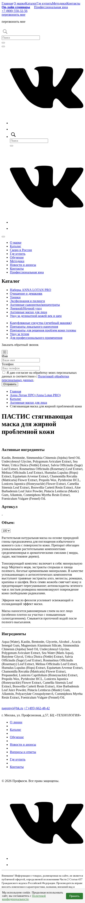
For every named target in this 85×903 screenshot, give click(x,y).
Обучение (17, 257)
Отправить (10, 384)
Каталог (31, 3)
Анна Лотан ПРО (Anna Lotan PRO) (35, 395)
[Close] (5, 352)
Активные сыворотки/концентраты (35, 304)
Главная (7, 3)
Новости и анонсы (23, 265)
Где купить (44, 3)
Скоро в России (21, 250)
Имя (5, 356)
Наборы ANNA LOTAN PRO (30, 290)
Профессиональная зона (51, 7)
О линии (16, 722)
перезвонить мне (13, 14)
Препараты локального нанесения (34, 326)
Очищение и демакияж (26, 293)
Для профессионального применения (36, 337)
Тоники (15, 297)
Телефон (8, 364)
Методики (59, 3)
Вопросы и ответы (23, 752)
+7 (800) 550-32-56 (14, 11)
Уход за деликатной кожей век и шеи (36, 316)
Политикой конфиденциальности (24, 897)
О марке (19, 3)
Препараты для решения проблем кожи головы (43, 330)
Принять (74, 896)
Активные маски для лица (28, 312)
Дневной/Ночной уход (26, 308)
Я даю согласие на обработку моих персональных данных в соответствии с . (39, 376)
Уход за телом (19, 334)
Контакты (73, 3)
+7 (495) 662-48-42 (37, 708)
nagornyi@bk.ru (12, 708)
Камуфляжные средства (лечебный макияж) (41, 323)
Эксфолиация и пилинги (27, 301)
